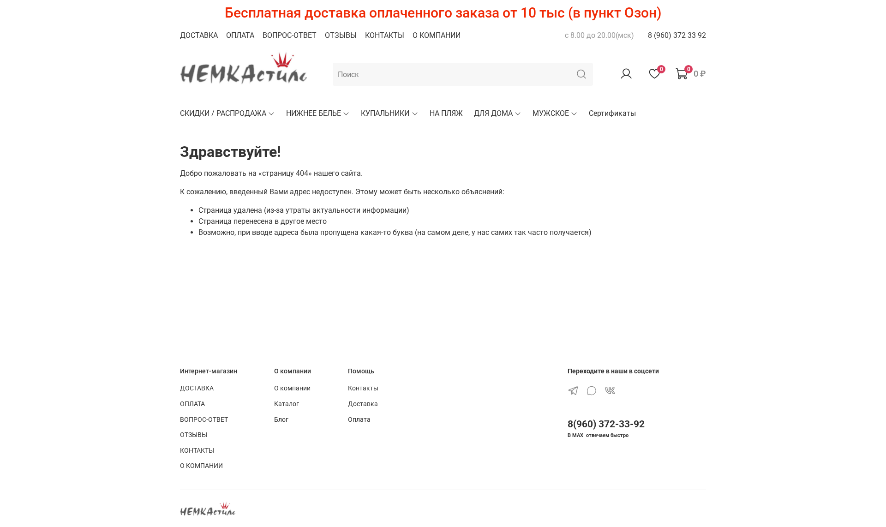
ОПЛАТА (240, 35)
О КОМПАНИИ (437, 35)
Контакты (363, 388)
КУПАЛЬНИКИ (385, 113)
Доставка (363, 404)
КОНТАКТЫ (384, 35)
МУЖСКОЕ (551, 113)
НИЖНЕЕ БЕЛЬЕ (313, 113)
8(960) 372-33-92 (606, 424)
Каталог (286, 404)
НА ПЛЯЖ (446, 113)
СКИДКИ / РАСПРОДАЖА (223, 113)
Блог (281, 420)
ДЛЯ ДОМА (493, 113)
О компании (292, 388)
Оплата (359, 420)
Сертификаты (612, 113)
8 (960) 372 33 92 (677, 35)
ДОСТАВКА (199, 35)
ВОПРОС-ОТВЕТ (290, 35)
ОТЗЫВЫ (341, 35)
